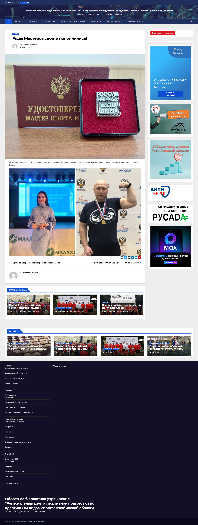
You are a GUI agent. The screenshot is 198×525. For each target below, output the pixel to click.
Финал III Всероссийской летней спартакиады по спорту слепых (25, 308)
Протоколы (9, 476)
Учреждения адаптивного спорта (18, 442)
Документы (9, 447)
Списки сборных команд (14, 422)
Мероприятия (48, 21)
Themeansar (41, 521)
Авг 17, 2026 (109, 352)
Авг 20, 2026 (15, 352)
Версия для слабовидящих (162, 33)
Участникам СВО (113, 21)
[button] (191, 21)
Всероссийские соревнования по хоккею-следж (121, 306)
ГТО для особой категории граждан (19, 412)
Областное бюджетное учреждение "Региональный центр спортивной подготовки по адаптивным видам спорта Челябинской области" (99, 10)
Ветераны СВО (60, 307)
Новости (33, 21)
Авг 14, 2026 (155, 352)
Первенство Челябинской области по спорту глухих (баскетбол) (166, 349)
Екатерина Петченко (30, 45)
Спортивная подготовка (73, 21)
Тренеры (8, 432)
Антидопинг (9, 437)
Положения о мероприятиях (16, 471)
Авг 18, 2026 (62, 352)
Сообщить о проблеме (170, 94)
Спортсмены (10, 427)
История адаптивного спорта (16, 368)
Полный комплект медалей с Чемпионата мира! (117, 263)
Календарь (9, 397)
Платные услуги (135, 21)
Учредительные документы (15, 378)
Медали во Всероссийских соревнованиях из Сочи (35, 263)
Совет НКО (96, 21)
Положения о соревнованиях (18, 343)
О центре (18, 21)
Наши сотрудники (12, 383)
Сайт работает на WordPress (14, 521)
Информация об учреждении (16, 373)
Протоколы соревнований (15, 407)
